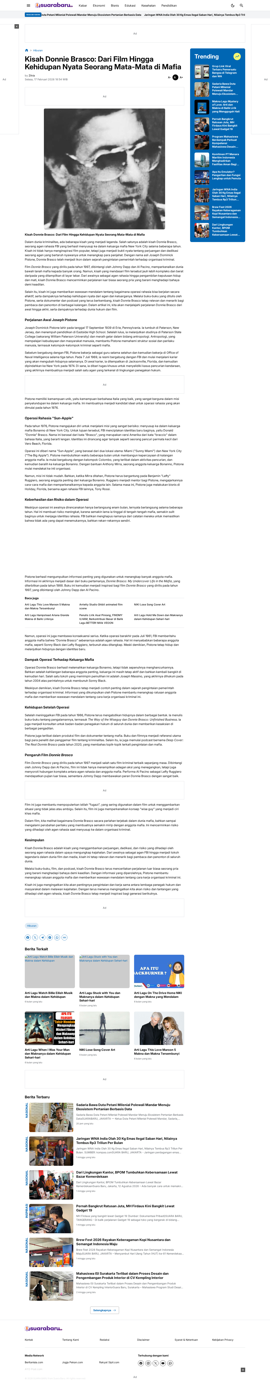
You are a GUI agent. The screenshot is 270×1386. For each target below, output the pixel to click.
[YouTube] (163, 1363)
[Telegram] (42, 937)
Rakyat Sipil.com (109, 1362)
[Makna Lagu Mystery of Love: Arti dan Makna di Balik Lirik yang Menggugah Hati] (202, 107)
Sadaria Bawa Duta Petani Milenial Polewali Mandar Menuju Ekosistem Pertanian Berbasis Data (123, 1107)
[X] (35, 937)
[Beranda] (26, 50)
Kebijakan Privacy (222, 1339)
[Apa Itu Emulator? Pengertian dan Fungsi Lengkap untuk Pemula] (202, 177)
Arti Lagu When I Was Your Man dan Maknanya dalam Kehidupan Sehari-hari (48, 1053)
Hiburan (31, 925)
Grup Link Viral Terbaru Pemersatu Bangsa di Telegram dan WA (224, 71)
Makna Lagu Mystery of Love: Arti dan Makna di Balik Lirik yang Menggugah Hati (226, 106)
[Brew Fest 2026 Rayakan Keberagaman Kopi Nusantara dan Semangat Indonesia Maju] (51, 1252)
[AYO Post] (43, 1329)
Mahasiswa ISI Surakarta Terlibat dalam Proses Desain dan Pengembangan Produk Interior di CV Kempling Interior (122, 1276)
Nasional (26, 1110)
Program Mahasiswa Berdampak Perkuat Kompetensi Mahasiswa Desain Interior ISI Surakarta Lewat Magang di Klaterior (225, 141)
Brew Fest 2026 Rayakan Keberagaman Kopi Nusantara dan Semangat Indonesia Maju (123, 1242)
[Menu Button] (28, 5)
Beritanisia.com (34, 1362)
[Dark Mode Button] (232, 5)
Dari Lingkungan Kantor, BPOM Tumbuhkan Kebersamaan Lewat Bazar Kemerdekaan (127, 1174)
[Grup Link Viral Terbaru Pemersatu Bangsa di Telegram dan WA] (202, 72)
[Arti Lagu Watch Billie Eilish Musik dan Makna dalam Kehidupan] (50, 971)
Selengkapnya (102, 1310)
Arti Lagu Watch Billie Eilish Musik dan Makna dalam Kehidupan (49, 995)
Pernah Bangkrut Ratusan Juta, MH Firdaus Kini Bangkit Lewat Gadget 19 (125, 1208)
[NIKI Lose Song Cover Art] (104, 1028)
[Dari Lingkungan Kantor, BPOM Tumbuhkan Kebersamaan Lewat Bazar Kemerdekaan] (51, 1185)
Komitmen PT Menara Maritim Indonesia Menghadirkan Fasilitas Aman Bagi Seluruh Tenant (225, 159)
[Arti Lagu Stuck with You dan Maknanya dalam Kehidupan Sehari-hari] (104, 971)
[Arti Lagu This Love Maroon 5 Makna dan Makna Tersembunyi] (159, 1028)
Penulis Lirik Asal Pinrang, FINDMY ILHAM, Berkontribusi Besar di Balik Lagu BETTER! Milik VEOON (101, 619)
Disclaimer (143, 1339)
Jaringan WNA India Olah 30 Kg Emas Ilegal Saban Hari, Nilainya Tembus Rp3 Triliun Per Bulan (142, 14)
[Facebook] (28, 937)
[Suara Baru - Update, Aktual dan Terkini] (54, 6)
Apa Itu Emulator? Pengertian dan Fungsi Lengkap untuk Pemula (226, 175)
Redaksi (104, 1339)
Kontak (29, 1339)
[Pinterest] (50, 937)
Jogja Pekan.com (72, 1362)
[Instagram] (148, 1363)
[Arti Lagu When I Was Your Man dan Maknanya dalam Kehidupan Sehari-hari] (50, 1028)
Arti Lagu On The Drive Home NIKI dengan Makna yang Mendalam (158, 995)
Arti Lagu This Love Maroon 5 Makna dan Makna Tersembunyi (47, 606)
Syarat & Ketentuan (186, 1339)
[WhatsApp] (57, 937)
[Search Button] (241, 5)
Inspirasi (26, 1211)
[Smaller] (169, 77)
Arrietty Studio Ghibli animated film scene (101, 606)
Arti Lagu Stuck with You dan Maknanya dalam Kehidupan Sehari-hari (99, 996)
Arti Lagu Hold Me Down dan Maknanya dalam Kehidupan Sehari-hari (158, 617)
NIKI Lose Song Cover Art (149, 604)
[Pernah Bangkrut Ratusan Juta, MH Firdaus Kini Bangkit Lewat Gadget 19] (51, 1218)
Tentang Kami (70, 1339)
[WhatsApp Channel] (170, 1363)
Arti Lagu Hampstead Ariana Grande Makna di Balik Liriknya (47, 617)
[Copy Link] (64, 937)
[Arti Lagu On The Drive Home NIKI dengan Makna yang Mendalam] (159, 971)
